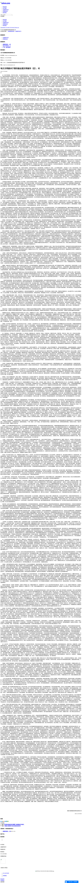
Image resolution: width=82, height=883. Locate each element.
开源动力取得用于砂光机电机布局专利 (12, 825)
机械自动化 (5, 11)
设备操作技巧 (6, 9)
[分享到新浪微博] (3, 821)
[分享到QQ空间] (2, 821)
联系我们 (5, 12)
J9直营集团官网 (11, 31)
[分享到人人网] (6, 821)
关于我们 (5, 8)
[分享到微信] (7, 821)
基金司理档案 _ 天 (7, 45)
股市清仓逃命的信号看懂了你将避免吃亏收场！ (14, 824)
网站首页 (5, 6)
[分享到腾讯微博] (5, 821)
